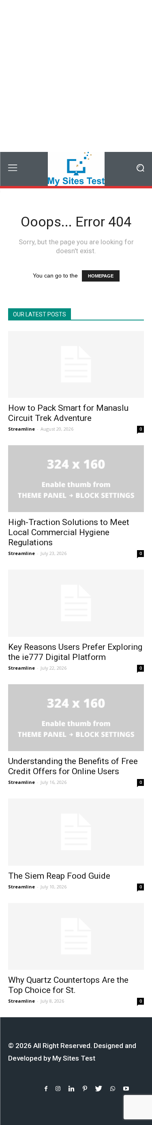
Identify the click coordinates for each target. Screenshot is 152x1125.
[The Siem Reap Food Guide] (76, 831)
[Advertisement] (76, 76)
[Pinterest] (85, 1089)
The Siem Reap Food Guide (59, 876)
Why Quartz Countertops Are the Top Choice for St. (68, 985)
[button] (140, 169)
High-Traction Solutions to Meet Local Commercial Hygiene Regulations (68, 532)
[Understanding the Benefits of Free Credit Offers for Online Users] (76, 717)
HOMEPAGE (100, 275)
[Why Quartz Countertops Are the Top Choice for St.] (76, 936)
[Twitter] (98, 1089)
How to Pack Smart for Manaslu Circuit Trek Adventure (68, 413)
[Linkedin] (71, 1089)
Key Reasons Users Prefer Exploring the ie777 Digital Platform (75, 652)
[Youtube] (126, 1089)
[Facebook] (46, 1089)
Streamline (21, 429)
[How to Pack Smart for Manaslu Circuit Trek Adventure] (76, 364)
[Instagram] (57, 1089)
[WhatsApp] (112, 1089)
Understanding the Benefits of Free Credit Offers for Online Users (73, 766)
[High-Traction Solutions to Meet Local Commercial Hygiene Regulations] (76, 478)
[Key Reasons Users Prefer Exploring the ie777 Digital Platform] (76, 603)
